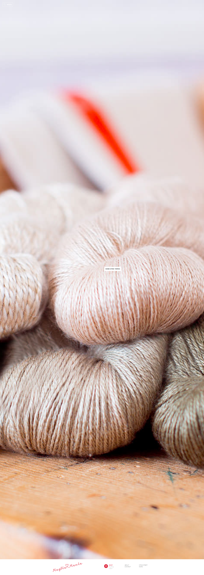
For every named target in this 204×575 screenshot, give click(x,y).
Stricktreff (143, 565)
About (127, 565)
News (9, 4)
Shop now (114, 290)
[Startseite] (67, 567)
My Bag (111, 567)
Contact (128, 567)
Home (141, 567)
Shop (111, 565)
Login (111, 568)
